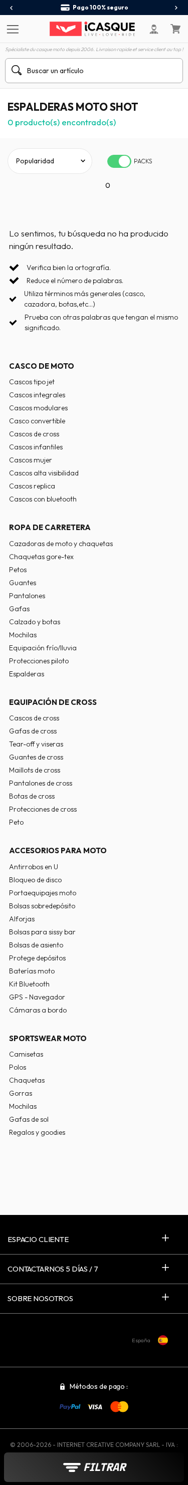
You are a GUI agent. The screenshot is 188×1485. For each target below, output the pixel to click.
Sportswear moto (48, 1038)
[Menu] (11, 29)
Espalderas (26, 673)
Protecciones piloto (39, 660)
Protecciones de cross (43, 809)
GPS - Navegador (37, 997)
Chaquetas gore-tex (41, 556)
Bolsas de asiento (36, 944)
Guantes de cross (36, 757)
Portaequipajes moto (42, 892)
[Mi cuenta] (154, 29)
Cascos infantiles (36, 446)
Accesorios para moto (58, 850)
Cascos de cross (34, 433)
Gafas (19, 608)
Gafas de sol (29, 1119)
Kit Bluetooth (29, 983)
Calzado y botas (34, 621)
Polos (17, 1067)
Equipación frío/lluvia (43, 647)
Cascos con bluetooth (43, 499)
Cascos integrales (37, 394)
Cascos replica (32, 485)
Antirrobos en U (33, 866)
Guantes (22, 582)
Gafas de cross (33, 730)
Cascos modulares (38, 407)
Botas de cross (32, 796)
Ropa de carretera (50, 527)
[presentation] (12, 8)
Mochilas (23, 634)
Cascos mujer (30, 459)
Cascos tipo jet (32, 381)
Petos (18, 569)
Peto (16, 822)
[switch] (119, 161)
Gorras (20, 1093)
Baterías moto (32, 970)
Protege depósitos (37, 957)
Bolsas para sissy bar (42, 931)
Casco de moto (41, 366)
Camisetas (26, 1054)
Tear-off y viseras (36, 744)
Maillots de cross (34, 770)
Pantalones (27, 595)
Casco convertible (37, 420)
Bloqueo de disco (35, 879)
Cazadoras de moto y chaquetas (61, 543)
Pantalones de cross (40, 783)
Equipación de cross (53, 702)
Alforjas (22, 918)
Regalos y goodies (37, 1132)
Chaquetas (27, 1080)
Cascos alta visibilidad (44, 472)
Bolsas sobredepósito (42, 905)
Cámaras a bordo (38, 1010)
